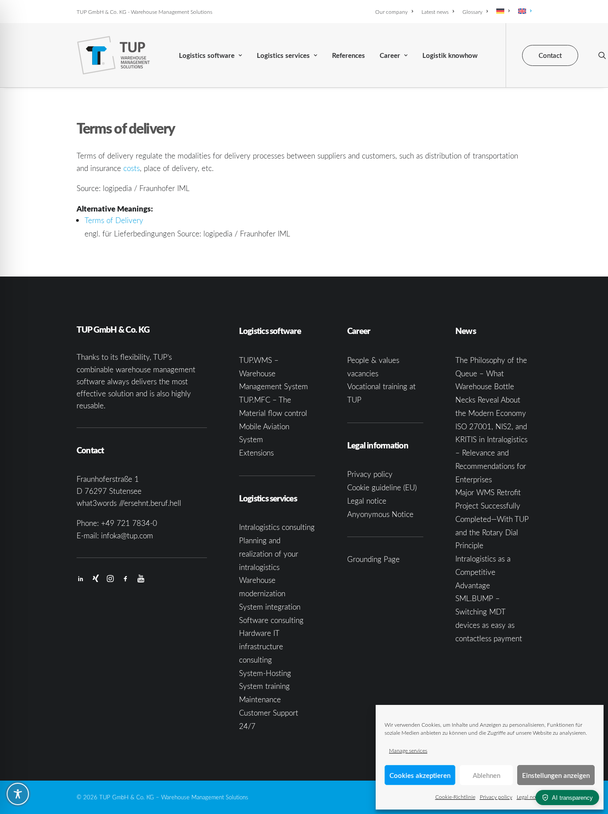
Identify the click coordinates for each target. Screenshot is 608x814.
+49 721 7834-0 (129, 523)
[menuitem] (395, 11)
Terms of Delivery (114, 220)
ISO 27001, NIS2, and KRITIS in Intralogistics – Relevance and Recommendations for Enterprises (491, 452)
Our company (391, 11)
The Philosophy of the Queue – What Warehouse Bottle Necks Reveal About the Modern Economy (491, 386)
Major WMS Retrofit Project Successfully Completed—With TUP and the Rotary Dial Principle (492, 518)
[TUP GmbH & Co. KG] (114, 55)
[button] (602, 55)
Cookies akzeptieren (419, 775)
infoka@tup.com (127, 535)
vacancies (362, 373)
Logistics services (283, 55)
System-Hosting (265, 673)
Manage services (408, 750)
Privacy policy (496, 796)
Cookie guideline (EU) (382, 487)
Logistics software (207, 55)
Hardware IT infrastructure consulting (261, 646)
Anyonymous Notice (380, 514)
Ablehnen (486, 775)
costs (131, 168)
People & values (373, 360)
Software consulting (271, 620)
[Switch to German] (503, 11)
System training (264, 686)
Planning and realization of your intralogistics (268, 553)
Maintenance (260, 699)
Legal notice (530, 796)
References (348, 55)
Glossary (472, 11)
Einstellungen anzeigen (556, 775)
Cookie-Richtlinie (455, 796)
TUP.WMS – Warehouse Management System (273, 373)
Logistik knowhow (450, 55)
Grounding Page (373, 559)
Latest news (435, 11)
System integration (269, 607)
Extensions (256, 453)
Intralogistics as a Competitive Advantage (483, 572)
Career (390, 55)
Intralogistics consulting (277, 527)
